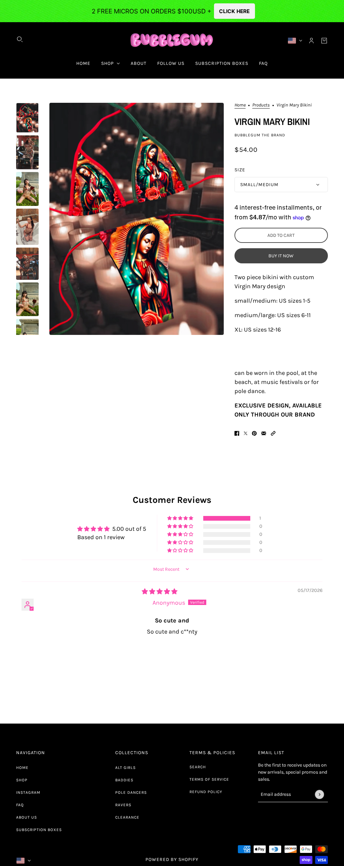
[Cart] (324, 40)
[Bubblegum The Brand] (172, 40)
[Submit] (319, 794)
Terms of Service (209, 779)
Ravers (123, 805)
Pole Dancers (131, 792)
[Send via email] (264, 433)
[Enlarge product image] (136, 219)
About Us (26, 817)
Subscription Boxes (39, 829)
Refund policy (205, 791)
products (261, 105)
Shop (22, 780)
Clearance (127, 817)
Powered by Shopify (172, 859)
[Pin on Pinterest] (254, 433)
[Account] (311, 40)
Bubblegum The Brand (259, 135)
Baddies (124, 780)
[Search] (20, 39)
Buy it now (281, 256)
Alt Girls (125, 767)
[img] (159, 591)
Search (197, 767)
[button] (273, 433)
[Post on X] (245, 433)
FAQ (20, 805)
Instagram (28, 792)
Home (240, 105)
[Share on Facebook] (237, 433)
